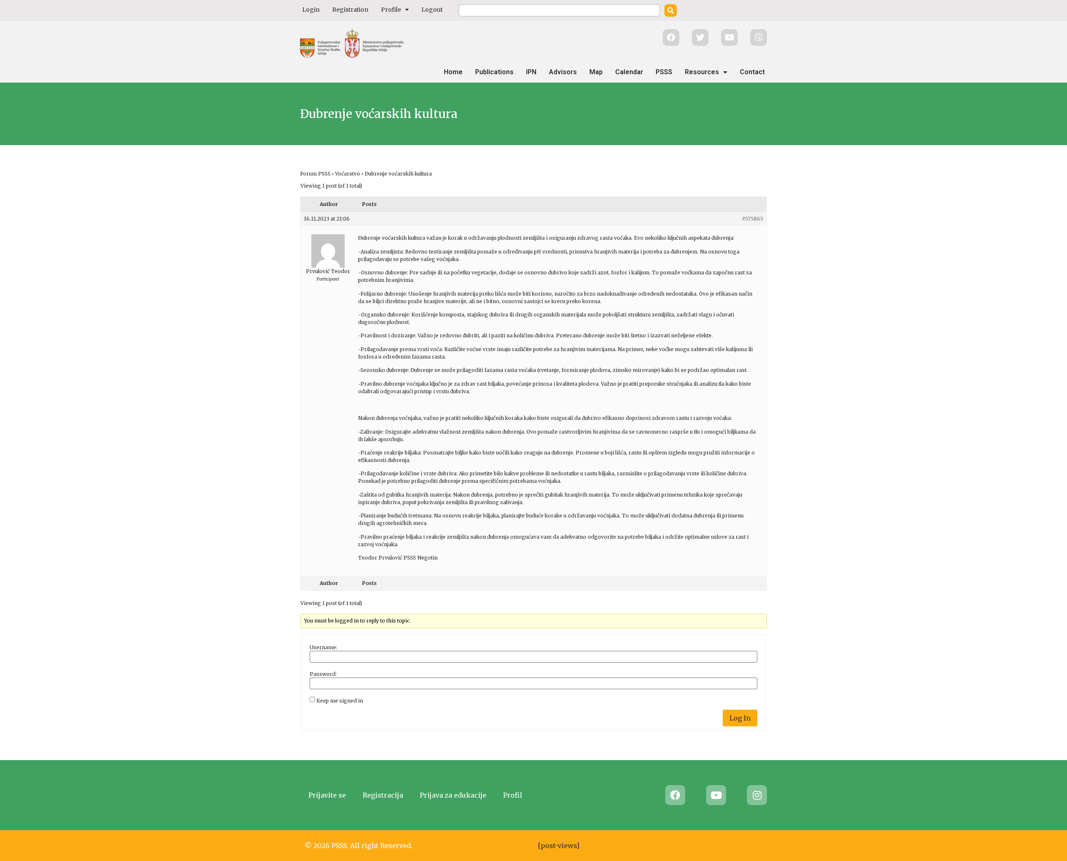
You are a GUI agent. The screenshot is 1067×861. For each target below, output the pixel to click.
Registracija (383, 795)
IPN (531, 72)
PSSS (664, 72)
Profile (391, 9)
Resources (702, 72)
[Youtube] (716, 795)
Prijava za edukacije (453, 795)
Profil (512, 795)
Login (311, 9)
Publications (494, 72)
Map (596, 72)
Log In (740, 718)
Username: (323, 647)
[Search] (670, 10)
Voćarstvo (347, 174)
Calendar (629, 72)
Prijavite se (327, 795)
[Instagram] (757, 795)
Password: (323, 674)
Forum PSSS (315, 174)
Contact (752, 72)
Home (453, 72)
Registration (350, 9)
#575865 (752, 219)
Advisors (563, 72)
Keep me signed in (339, 700)
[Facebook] (675, 795)
